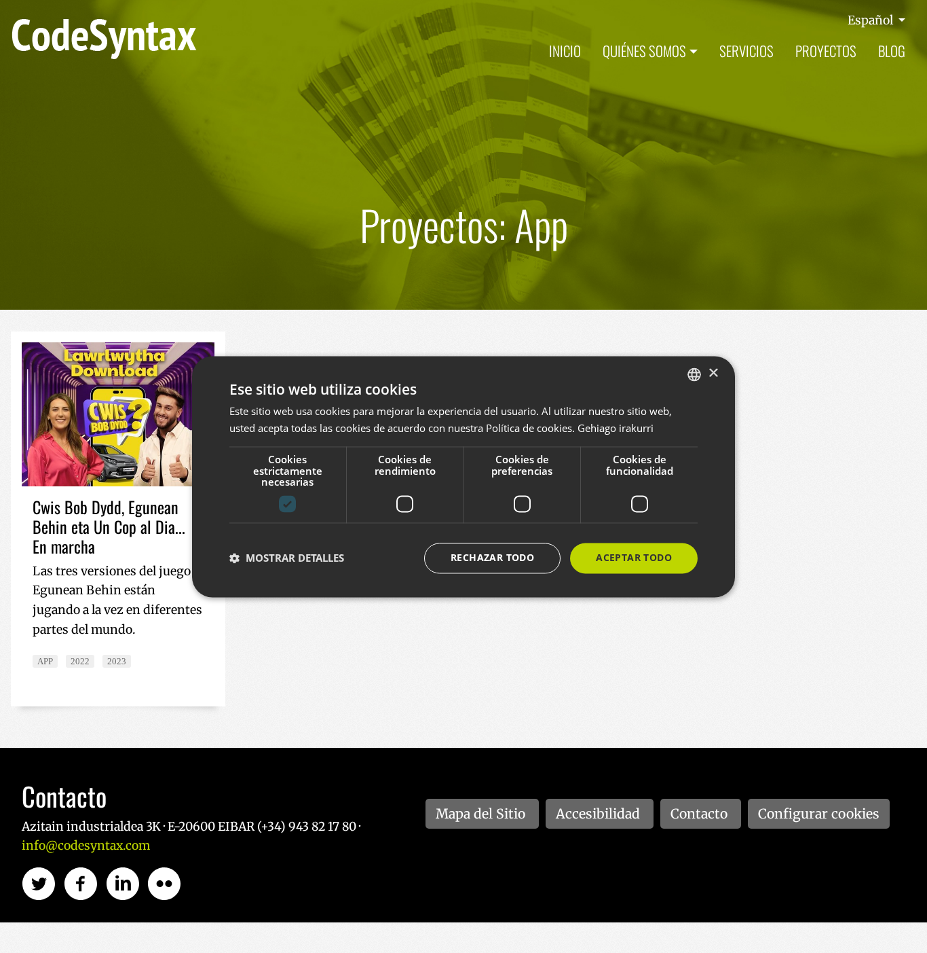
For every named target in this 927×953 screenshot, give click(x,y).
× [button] (713, 373)
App (45, 661)
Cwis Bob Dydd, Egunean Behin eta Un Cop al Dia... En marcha (109, 526)
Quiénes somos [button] (644, 50)
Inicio (565, 50)
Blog (891, 50)
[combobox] (694, 374)
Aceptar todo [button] (634, 557)
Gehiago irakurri (616, 428)
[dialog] (463, 476)
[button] (286, 558)
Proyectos (825, 50)
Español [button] (872, 20)
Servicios (746, 50)
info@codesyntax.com (86, 845)
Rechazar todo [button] (492, 557)
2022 (80, 661)
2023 (116, 661)
